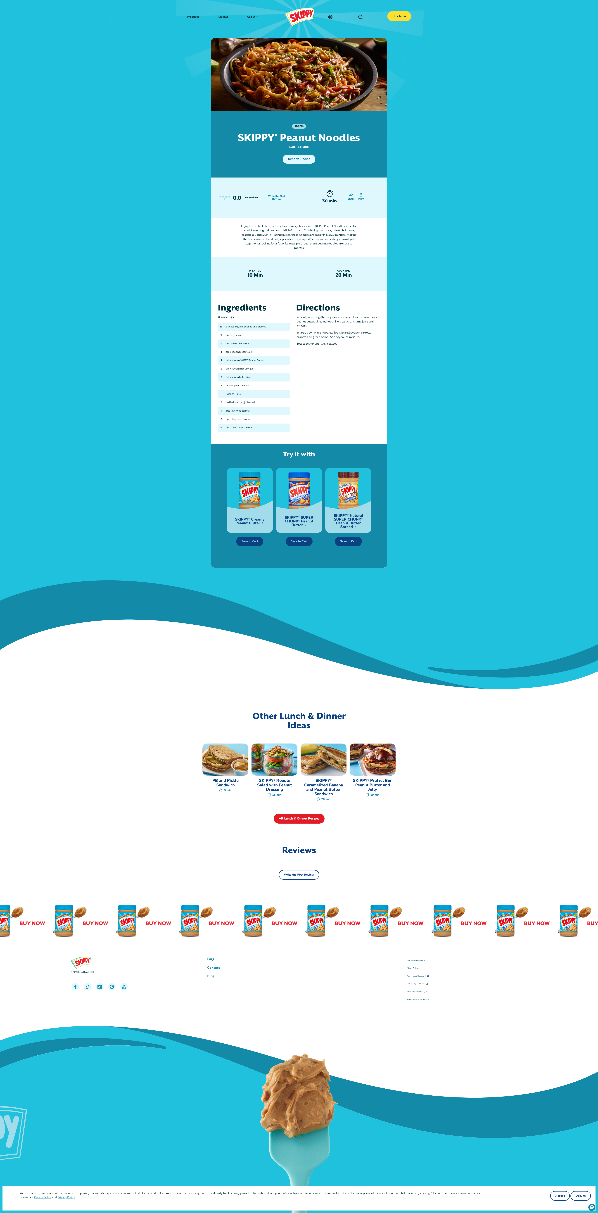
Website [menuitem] (416, 991)
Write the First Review (276, 197)
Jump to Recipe (299, 159)
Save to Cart (249, 541)
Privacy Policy (66, 1197)
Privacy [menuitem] (412, 968)
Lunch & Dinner (299, 147)
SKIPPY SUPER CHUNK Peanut (299, 521)
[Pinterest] (112, 986)
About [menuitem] (251, 17)
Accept (560, 1196)
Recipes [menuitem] (223, 17)
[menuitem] (299, 959)
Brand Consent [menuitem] (417, 999)
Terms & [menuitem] (415, 960)
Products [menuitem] (193, 17)
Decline (581, 1196)
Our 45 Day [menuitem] (416, 984)
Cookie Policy (42, 1197)
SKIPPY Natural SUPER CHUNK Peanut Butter (348, 521)
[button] (591, 1207)
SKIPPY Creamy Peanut (249, 521)
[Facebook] (75, 986)
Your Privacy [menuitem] (415, 976)
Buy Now (399, 16)
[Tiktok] (87, 986)
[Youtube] (124, 986)
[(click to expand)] (360, 17)
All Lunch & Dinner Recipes (299, 818)
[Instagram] (99, 986)
